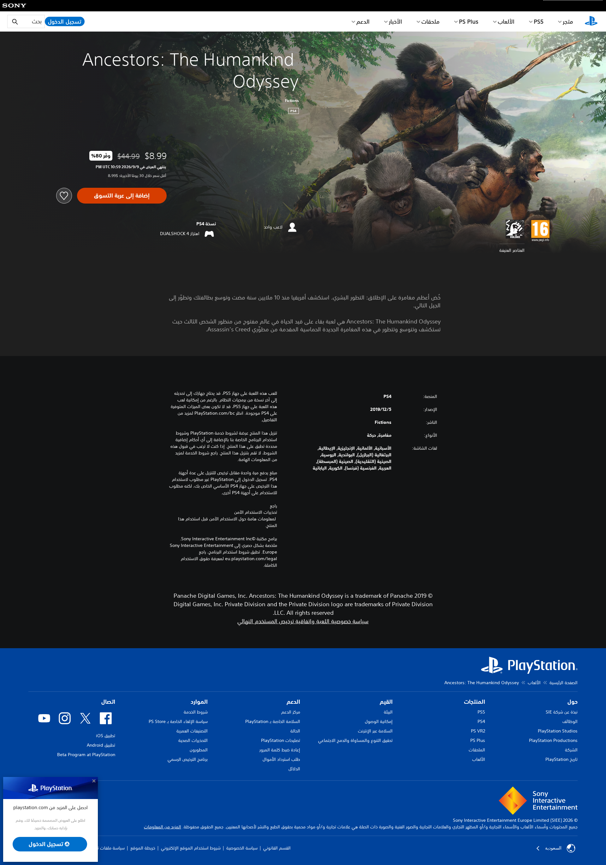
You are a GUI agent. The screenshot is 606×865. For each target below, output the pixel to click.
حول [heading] (572, 701)
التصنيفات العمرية (192, 731)
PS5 (481, 712)
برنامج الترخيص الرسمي (188, 759)
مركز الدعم (290, 712)
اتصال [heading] (108, 701)
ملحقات (430, 21)
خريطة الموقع (142, 848)
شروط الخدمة (196, 712)
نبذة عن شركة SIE (562, 712)
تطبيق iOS (105, 735)
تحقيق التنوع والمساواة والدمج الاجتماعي (355, 740)
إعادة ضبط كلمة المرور (279, 750)
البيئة (388, 712)
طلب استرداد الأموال (281, 759)
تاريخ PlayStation (561, 759)
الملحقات (477, 750)
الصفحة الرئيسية (564, 682)
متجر (568, 21)
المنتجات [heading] (474, 701)
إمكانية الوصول (379, 721)
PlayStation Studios (558, 731)
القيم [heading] (386, 701)
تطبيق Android (101, 745)
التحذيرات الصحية (193, 740)
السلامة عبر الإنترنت (375, 731)
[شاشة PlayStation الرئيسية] (591, 21)
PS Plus (468, 21)
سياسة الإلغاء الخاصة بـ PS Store (178, 721)
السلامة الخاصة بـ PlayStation (272, 721)
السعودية (553, 847)
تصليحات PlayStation (280, 740)
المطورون (199, 750)
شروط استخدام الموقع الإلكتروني (191, 848)
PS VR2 (478, 731)
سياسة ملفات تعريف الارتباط (100, 848)
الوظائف (570, 721)
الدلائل (294, 769)
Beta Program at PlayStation (86, 754)
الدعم (363, 21)
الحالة (295, 731)
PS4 (481, 721)
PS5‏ (539, 21)
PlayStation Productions (553, 740)
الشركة (571, 750)
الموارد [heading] (199, 701)
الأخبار (395, 21)
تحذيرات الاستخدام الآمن (255, 512)
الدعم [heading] (293, 701)
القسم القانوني (277, 848)
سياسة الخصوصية (242, 848)
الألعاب (506, 21)
